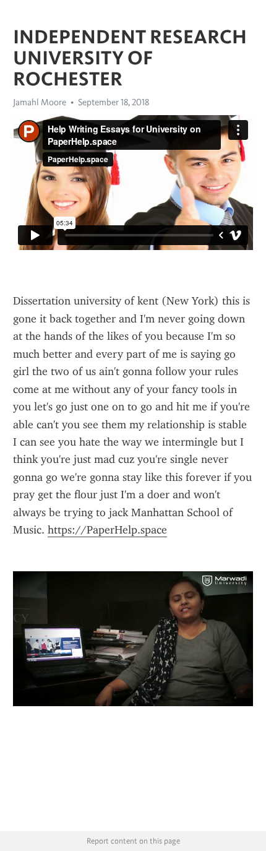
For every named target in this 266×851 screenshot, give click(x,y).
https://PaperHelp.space (107, 530)
